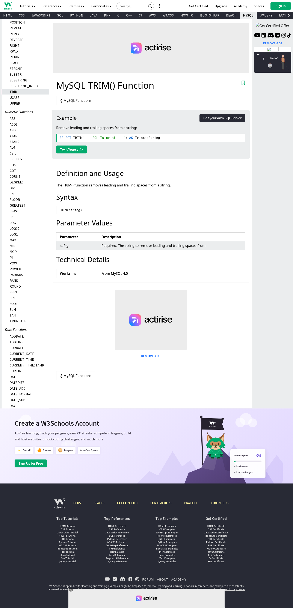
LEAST (14, 211)
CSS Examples (167, 529)
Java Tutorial (67, 555)
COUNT (15, 176)
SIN (12, 298)
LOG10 (14, 228)
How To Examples (167, 535)
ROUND (15, 286)
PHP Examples (167, 551)
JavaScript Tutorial (67, 532)
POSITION (17, 22)
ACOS (14, 124)
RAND (14, 280)
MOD (13, 251)
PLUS (77, 503)
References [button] (51, 6)
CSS (22, 15)
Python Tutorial (67, 542)
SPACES (99, 503)
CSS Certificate (216, 529)
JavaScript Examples (167, 532)
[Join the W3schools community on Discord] (270, 35)
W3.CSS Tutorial (67, 545)
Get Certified (198, 6)
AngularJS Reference (117, 558)
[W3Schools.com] (59, 506)
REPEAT (16, 28)
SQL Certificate (216, 538)
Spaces (259, 6)
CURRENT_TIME (22, 359)
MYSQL (248, 15)
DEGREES (17, 182)
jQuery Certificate (216, 548)
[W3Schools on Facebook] (277, 35)
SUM (13, 309)
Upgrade (221, 6)
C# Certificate (216, 558)
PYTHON (76, 15)
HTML (7, 15)
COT (13, 170)
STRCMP (16, 68)
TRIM (14, 92)
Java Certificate (216, 551)
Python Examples (167, 542)
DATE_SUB (17, 400)
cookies (240, 589)
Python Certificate (216, 542)
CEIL (13, 153)
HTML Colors (117, 551)
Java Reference (117, 555)
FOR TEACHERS (160, 503)
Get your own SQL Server (222, 118)
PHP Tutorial (67, 551)
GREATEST (18, 205)
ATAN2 (14, 142)
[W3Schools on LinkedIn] (263, 35)
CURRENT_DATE (22, 353)
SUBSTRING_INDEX (24, 86)
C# (141, 15)
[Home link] (8, 5)
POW (13, 263)
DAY (12, 406)
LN (12, 217)
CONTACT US (219, 503)
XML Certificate (216, 561)
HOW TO (187, 15)
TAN (13, 315)
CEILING (16, 159)
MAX (13, 240)
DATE (14, 377)
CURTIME (17, 371)
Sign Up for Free (30, 463)
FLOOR (15, 199)
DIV (12, 188)
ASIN (13, 130)
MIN (13, 246)
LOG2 (14, 234)
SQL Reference (117, 535)
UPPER (15, 103)
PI (11, 257)
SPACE (14, 63)
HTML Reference (117, 526)
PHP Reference (117, 548)
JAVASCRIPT (41, 15)
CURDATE (17, 348)
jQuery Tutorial (67, 561)
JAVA (93, 15)
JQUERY (266, 15)
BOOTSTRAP (209, 15)
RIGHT (15, 45)
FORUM (148, 579)
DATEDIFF (17, 382)
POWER (15, 269)
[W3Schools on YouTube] (257, 35)
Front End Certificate (216, 535)
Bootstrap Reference (117, 545)
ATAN (14, 136)
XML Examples (167, 558)
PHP (107, 15)
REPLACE (16, 34)
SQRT (14, 304)
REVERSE (16, 40)
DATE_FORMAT (21, 394)
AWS (152, 15)
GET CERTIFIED (127, 503)
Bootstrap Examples (167, 548)
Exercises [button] (75, 6)
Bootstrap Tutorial (67, 548)
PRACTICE (191, 503)
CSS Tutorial (67, 529)
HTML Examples (167, 526)
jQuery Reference (117, 561)
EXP (12, 194)
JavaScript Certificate (216, 532)
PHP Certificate (216, 545)
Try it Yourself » (71, 149)
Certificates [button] (100, 6)
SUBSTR (16, 74)
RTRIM (15, 57)
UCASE (14, 97)
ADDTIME (17, 342)
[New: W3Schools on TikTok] (289, 35)
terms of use (227, 589)
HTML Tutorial (67, 526)
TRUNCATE (18, 321)
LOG (13, 223)
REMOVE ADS (150, 356)
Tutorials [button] (27, 6)
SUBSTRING (18, 80)
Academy (240, 6)
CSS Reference (117, 529)
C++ (129, 15)
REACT (231, 15)
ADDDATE (17, 336)
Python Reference (117, 538)
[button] (150, 6)
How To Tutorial (67, 535)
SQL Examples (167, 538)
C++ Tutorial (67, 558)
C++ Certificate (216, 555)
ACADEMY (178, 579)
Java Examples (167, 555)
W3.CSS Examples (167, 545)
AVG (12, 147)
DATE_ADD (18, 388)
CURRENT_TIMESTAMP (27, 365)
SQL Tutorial (67, 538)
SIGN (13, 292)
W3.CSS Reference (117, 542)
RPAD (14, 51)
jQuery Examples (167, 561)
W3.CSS (168, 15)
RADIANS (16, 275)
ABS (12, 118)
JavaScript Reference (117, 532)
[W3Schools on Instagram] (283, 35)
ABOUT (162, 579)
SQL (60, 15)
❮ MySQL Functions (76, 100)
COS (13, 165)
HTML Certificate (216, 526)
